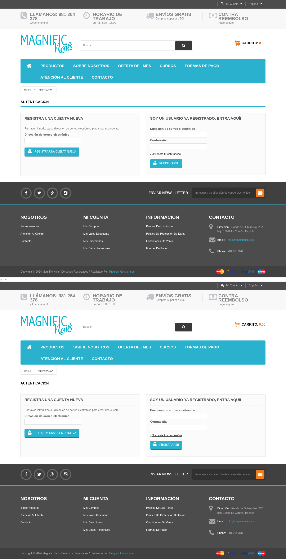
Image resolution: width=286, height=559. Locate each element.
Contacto (26, 241)
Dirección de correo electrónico (47, 134)
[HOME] (29, 66)
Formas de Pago (156, 248)
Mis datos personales (96, 248)
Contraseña (158, 140)
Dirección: (223, 227)
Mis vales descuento (96, 233)
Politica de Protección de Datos (165, 233)
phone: (221, 251)
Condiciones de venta (159, 241)
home (27, 89)
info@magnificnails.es (240, 239)
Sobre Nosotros (30, 226)
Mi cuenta (95, 217)
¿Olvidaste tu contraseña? (166, 153)
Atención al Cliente (32, 233)
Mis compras (91, 226)
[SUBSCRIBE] (260, 193)
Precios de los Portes (160, 226)
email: (221, 239)
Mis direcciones (93, 241)
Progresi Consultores (122, 271)
